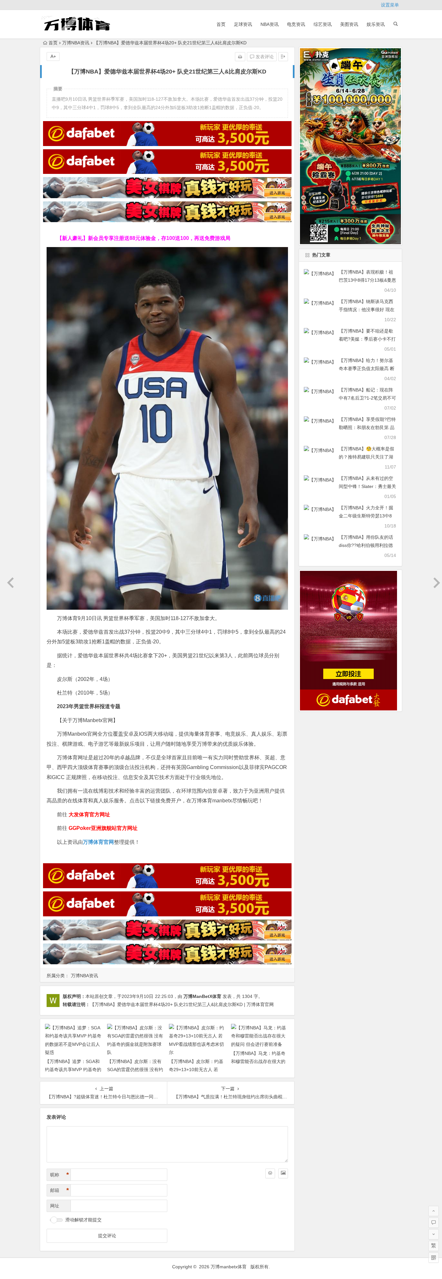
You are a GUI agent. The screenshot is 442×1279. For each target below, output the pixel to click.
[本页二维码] (433, 1257)
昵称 (59, 1174)
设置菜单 (390, 4)
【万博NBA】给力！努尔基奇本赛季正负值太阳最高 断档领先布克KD (366, 368)
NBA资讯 (269, 24)
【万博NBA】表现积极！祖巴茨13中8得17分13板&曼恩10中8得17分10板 (367, 280)
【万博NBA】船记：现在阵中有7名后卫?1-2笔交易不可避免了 (367, 398)
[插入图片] (283, 1173)
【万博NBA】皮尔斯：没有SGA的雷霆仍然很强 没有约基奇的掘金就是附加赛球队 (135, 1069)
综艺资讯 (323, 24)
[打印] (240, 56)
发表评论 (264, 56)
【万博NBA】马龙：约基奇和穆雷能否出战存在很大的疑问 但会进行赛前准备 (258, 1061)
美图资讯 (349, 24)
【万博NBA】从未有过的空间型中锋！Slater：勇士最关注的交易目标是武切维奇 (367, 486)
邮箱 (59, 1190)
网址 (54, 1205)
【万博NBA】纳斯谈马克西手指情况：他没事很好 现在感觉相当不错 (366, 309)
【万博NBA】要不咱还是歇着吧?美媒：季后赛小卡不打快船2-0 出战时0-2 (367, 339)
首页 (221, 24)
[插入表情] (270, 1173)
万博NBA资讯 (75, 42)
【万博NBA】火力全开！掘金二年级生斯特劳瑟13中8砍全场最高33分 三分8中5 (366, 515)
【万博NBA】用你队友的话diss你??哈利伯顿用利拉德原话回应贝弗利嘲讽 (366, 545)
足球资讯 (243, 24)
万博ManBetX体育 (202, 996)
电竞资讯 (296, 24)
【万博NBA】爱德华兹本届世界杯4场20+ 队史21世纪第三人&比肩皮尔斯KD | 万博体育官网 (182, 1004)
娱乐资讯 (376, 24)
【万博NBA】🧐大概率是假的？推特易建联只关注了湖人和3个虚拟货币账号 (366, 457)
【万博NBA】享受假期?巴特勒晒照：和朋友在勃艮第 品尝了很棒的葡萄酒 (367, 427)
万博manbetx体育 (229, 1266)
